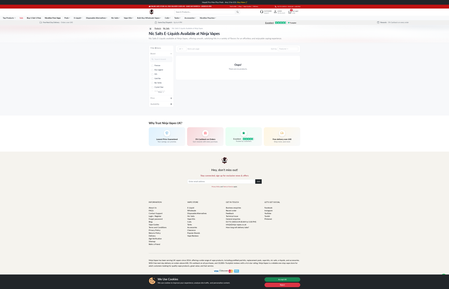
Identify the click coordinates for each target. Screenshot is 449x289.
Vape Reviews (193, 236)
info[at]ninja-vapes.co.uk (236, 225)
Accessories (192, 227)
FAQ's (151, 211)
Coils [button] (167, 18)
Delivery (255, 6)
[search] (237, 12)
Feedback (230, 213)
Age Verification (155, 239)
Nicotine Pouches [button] (207, 18)
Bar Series (158, 83)
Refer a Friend (154, 244)
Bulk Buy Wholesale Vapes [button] (148, 18)
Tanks (189, 225)
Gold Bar (157, 78)
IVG (155, 74)
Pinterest (268, 219)
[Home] (150, 28)
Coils (189, 222)
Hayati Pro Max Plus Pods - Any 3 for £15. (223, 2)
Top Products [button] (8, 18)
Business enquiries (233, 208)
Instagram (268, 211)
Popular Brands (193, 233)
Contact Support (156, 213)
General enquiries (233, 219)
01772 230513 (281, 6)
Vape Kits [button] (128, 18)
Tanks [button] (176, 18)
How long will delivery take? (237, 227)
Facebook (268, 208)
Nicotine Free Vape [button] (53, 18)
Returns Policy (155, 233)
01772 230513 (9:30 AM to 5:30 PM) (241, 222)
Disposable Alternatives (197, 213)
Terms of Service (228, 186)
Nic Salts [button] (114, 18)
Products (158, 28)
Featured (282, 49)
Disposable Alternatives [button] (96, 18)
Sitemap (152, 241)
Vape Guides (247, 6)
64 (180, 49)
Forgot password (156, 219)
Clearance (191, 230)
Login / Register (155, 216)
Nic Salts (166, 28)
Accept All (282, 279)
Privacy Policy (216, 186)
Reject (282, 285)
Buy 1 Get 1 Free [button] (34, 18)
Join (258, 181)
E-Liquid (190, 208)
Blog (240, 6)
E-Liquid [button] (77, 18)
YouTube (267, 213)
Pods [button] (66, 18)
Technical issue (232, 216)
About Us (153, 208)
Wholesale (191, 211)
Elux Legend (158, 70)
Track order (233, 6)
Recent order (231, 211)
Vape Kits (191, 219)
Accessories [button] (189, 18)
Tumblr (267, 216)
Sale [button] (22, 18)
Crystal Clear (158, 87)
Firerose (157, 65)
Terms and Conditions (158, 227)
